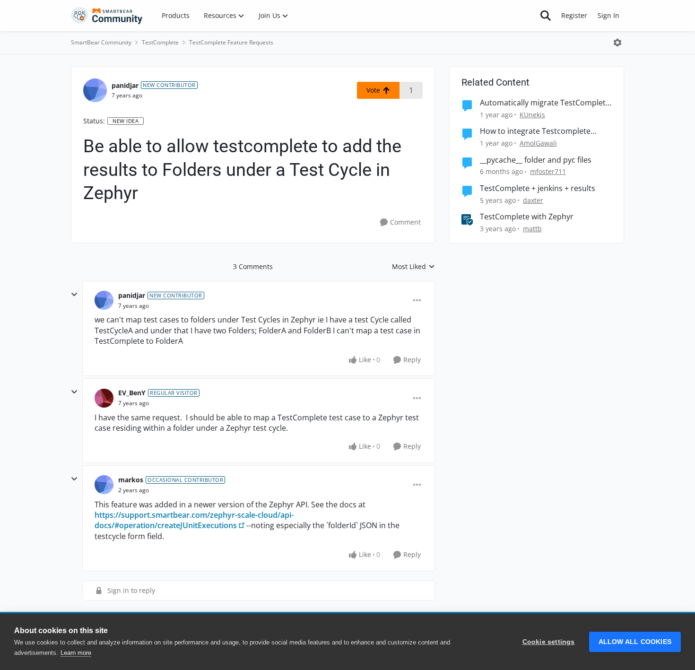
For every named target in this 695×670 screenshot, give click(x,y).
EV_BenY (132, 392)
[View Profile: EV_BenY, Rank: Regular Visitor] (104, 398)
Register (574, 15)
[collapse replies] (74, 294)
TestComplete (160, 42)
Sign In (608, 15)
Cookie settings (548, 641)
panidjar (125, 85)
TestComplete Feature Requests (231, 42)
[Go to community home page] (107, 15)
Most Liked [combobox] (413, 266)
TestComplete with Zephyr (526, 217)
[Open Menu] (617, 42)
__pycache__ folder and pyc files (535, 160)
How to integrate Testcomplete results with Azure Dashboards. (536, 131)
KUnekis (532, 114)
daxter (533, 200)
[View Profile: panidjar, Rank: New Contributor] (95, 90)
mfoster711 (548, 171)
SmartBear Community (101, 42)
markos (130, 479)
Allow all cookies (635, 641)
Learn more (76, 652)
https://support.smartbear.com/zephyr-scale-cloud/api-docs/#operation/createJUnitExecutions (194, 520)
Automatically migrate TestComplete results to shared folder (545, 103)
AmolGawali (538, 143)
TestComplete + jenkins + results (537, 188)
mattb (532, 228)
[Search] (545, 15)
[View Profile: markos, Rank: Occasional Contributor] (104, 484)
